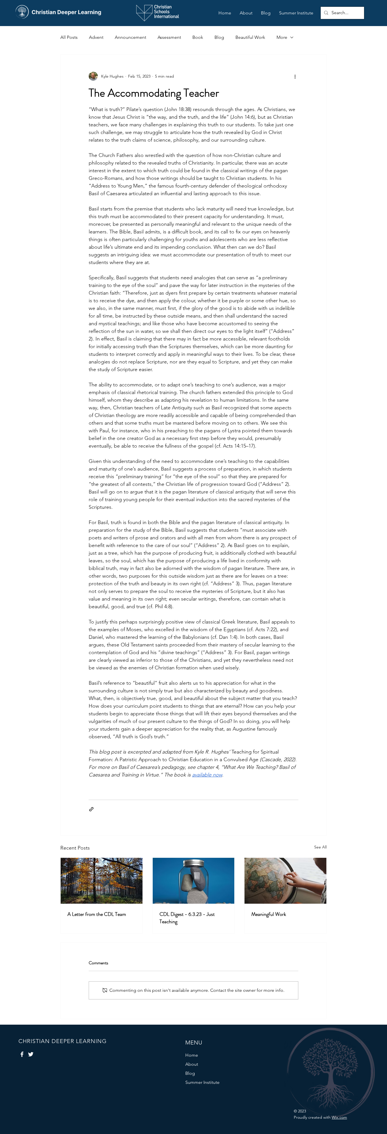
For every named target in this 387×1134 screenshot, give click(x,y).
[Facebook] (21, 1054)
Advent (96, 37)
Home (191, 1055)
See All (320, 847)
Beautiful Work (250, 37)
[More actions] (295, 76)
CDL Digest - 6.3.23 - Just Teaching (187, 917)
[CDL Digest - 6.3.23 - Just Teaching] (194, 881)
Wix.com (339, 1117)
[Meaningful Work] (285, 881)
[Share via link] (91, 809)
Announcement (130, 37)
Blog (219, 37)
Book (197, 37)
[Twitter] (30, 1054)
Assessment (169, 37)
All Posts (69, 37)
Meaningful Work (268, 914)
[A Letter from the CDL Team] (102, 881)
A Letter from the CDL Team (96, 914)
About (191, 1064)
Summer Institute (202, 1082)
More (282, 37)
